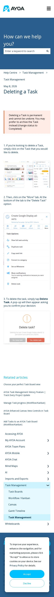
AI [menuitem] (6, 472)
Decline (27, 583)
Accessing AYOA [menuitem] (14, 434)
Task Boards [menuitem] (15, 491)
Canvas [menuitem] (12, 504)
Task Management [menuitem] (15, 485)
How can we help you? (22, 40)
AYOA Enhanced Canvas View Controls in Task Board (26, 412)
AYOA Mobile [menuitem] (12, 453)
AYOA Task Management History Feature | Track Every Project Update (24, 394)
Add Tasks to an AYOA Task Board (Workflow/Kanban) (20, 423)
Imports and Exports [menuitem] (16, 478)
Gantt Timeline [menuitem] (16, 511)
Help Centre (10, 72)
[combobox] (24, 51)
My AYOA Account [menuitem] (15, 440)
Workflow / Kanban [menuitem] (19, 498)
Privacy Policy (17, 565)
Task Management (33, 72)
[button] (48, 440)
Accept (27, 574)
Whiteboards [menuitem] (12, 523)
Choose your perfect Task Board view (22, 384)
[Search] (47, 51)
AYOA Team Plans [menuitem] (15, 446)
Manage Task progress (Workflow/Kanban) (24, 402)
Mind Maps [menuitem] (11, 466)
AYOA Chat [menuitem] (11, 459)
